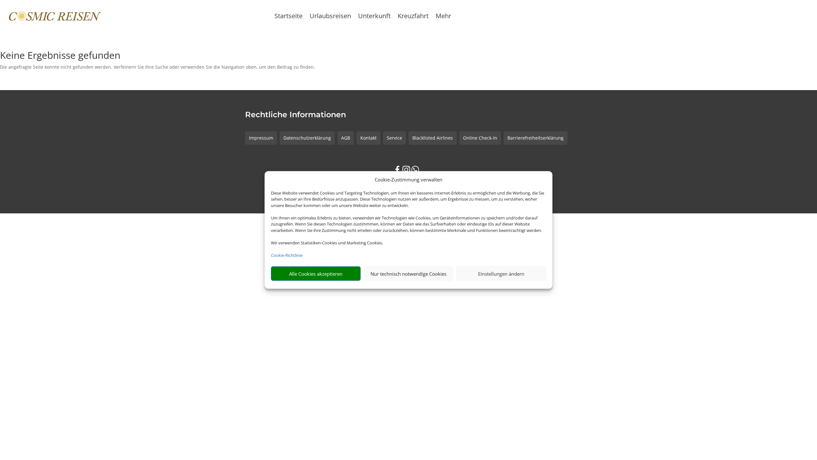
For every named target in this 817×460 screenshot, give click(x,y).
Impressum (261, 138)
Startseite (288, 17)
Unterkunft (374, 17)
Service (394, 138)
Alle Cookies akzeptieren (315, 274)
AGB (345, 138)
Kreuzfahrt (413, 17)
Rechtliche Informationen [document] (295, 115)
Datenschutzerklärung (307, 138)
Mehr (443, 17)
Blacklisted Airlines (432, 138)
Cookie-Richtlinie (287, 255)
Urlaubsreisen (330, 17)
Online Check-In (480, 138)
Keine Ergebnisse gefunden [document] (60, 56)
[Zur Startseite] (55, 15)
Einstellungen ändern (501, 274)
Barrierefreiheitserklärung (535, 138)
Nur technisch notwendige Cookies (408, 274)
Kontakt (368, 138)
